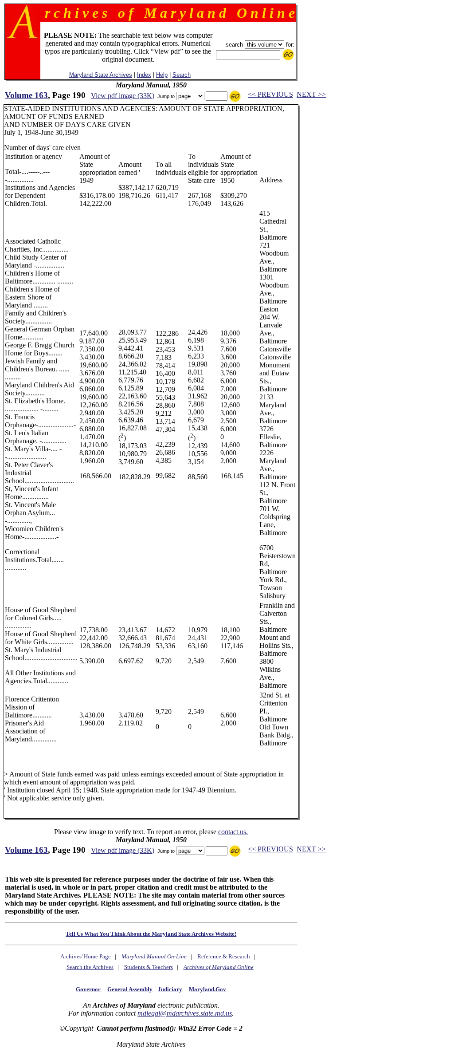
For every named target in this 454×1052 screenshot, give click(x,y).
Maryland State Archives (100, 74)
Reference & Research (223, 956)
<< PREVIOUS (270, 94)
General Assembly (130, 989)
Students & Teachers (148, 967)
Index (144, 74)
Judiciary (170, 989)
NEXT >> (311, 94)
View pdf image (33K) (122, 95)
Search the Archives (90, 967)
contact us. (233, 831)
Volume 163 (26, 95)
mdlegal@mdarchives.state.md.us (184, 1013)
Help (162, 74)
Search (181, 74)
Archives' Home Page (85, 956)
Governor (88, 989)
